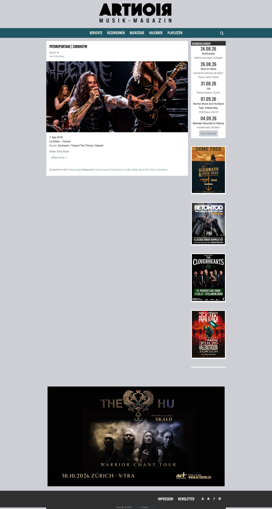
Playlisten (174, 33)
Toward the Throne (147, 169)
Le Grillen (126, 169)
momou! (152, 507)
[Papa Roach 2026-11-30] (208, 356)
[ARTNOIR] (136, 24)
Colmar (98, 169)
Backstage (137, 33)
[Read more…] (59, 157)
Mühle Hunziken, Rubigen (208, 52)
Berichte (96, 33)
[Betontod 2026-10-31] (208, 243)
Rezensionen (116, 33)
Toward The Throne (82, 145)
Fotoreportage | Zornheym (68, 46)
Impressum (165, 499)
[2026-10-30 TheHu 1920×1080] (136, 485)
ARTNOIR (136, 507)
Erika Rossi (116, 169)
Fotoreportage (74, 169)
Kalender (156, 33)
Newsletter (186, 499)
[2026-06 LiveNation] (208, 192)
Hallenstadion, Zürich (208, 87)
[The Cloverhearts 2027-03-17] (208, 300)
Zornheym (63, 145)
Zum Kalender (208, 133)
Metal (134, 169)
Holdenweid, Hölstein (208, 122)
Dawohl (99, 145)
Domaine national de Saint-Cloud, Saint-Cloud (208, 70)
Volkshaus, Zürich (208, 105)
